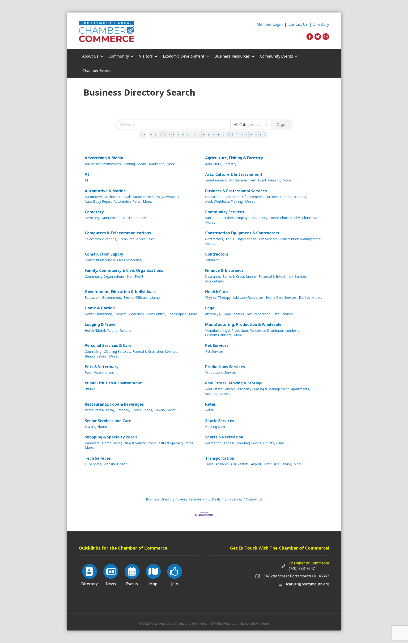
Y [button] (260, 134)
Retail (211, 404)
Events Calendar (190, 499)
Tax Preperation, (259, 314)
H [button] (183, 134)
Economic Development (183, 56)
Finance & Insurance (224, 270)
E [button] (169, 134)
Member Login (270, 24)
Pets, (89, 372)
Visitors (146, 56)
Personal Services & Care (108, 345)
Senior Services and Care (108, 420)
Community (119, 56)
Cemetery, (92, 217)
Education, (93, 297)
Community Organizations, (105, 276)
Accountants (214, 281)
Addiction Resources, (248, 297)
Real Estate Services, (221, 389)
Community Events (276, 56)
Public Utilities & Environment (113, 383)
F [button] (173, 134)
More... (172, 164)
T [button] (237, 134)
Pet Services (217, 345)
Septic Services (219, 420)
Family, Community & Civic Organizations (124, 270)
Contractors (216, 254)
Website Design (116, 464)
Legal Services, (233, 314)
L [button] (199, 134)
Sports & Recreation (224, 437)
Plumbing (212, 260)
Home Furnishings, (99, 314)
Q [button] (223, 134)
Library (155, 297)
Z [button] (265, 134)
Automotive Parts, (127, 201)
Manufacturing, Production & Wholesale (243, 324)
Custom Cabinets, (218, 335)
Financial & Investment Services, (283, 276)
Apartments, (300, 389)
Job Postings (233, 499)
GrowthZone (260, 623)
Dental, (304, 297)
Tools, (230, 239)
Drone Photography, (285, 217)
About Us (90, 56)
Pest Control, (156, 314)
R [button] (228, 134)
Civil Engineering (129, 260)
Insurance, (213, 276)
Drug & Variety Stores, (140, 443)
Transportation (219, 458)
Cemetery (94, 211)
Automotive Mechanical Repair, (108, 196)
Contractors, (214, 239)
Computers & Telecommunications (118, 232)
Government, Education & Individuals (120, 291)
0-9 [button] (143, 134)
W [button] (251, 134)
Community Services (224, 211)
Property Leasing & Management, (264, 389)
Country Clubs (274, 443)
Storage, (211, 393)
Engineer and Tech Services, (257, 239)
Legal (210, 308)
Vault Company (134, 217)
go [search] (283, 124)
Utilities (90, 389)
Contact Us (254, 499)
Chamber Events (96, 70)
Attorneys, (213, 314)
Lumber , (292, 330)
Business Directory (160, 499)
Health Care (216, 291)
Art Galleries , (239, 180)
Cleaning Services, (117, 351)
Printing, (129, 164)
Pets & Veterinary (101, 366)
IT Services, (93, 464)
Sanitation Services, (220, 217)
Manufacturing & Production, (227, 330)
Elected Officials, (135, 297)
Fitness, (230, 443)
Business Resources (232, 56)
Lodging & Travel (101, 324)
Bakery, (160, 410)
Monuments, (111, 217)
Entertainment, (216, 180)
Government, (112, 297)
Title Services (283, 314)
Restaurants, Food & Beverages (114, 404)
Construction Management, (301, 239)
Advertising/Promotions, (103, 164)
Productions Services (225, 366)
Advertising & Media (104, 157)
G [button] (178, 134)
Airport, (256, 464)
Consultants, (214, 196)
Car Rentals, (240, 464)
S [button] (232, 134)
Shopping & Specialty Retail (111, 437)
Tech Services (98, 458)
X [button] (256, 134)
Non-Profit (135, 276)
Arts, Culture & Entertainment (234, 174)
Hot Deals (213, 499)
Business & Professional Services (236, 190)
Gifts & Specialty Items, (176, 443)
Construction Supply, (100, 260)
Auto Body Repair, (98, 201)
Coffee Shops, (142, 410)
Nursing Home (96, 426)
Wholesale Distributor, (267, 330)
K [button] (195, 134)
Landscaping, (177, 314)
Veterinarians (104, 372)
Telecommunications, (101, 239)
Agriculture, (213, 164)
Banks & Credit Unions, (239, 276)
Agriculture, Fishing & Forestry (234, 157)
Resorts (126, 330)
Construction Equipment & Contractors (242, 232)
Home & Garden (100, 308)
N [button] (209, 134)
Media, (142, 164)
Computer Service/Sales (137, 239)
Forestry (230, 164)
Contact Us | (301, 24)
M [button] (204, 134)
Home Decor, (112, 443)
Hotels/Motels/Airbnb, (101, 330)
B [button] (156, 134)
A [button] (151, 134)
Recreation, (213, 443)
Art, (253, 180)
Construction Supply (104, 254)
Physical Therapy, (218, 297)
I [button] (187, 134)
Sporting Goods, (249, 443)
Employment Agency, (252, 217)
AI (87, 174)
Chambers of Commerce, (245, 196)
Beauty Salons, (96, 356)
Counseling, (93, 351)
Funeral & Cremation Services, (155, 351)
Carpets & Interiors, (130, 314)
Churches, (309, 217)
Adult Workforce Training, (224, 201)
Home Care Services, (282, 297)
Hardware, (93, 443)
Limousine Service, (278, 464)
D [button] (165, 134)
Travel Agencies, (217, 464)
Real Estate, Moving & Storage (234, 383)
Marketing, (157, 164)
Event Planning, (269, 180)
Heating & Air (215, 426)
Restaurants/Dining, (100, 410)
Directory (321, 24)
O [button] (214, 134)
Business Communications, (286, 196)
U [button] (242, 134)
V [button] (246, 134)
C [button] (160, 134)
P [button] (219, 134)
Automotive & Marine (105, 190)
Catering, (123, 410)
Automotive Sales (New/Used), (156, 196)
